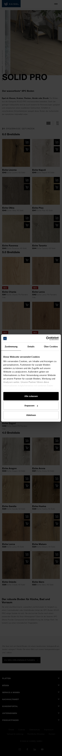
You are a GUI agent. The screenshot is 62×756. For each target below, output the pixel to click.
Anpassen (29, 405)
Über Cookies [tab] (51, 346)
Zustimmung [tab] (11, 346)
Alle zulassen (31, 396)
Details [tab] (31, 346)
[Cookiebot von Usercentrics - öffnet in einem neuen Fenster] (46, 338)
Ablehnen (31, 415)
